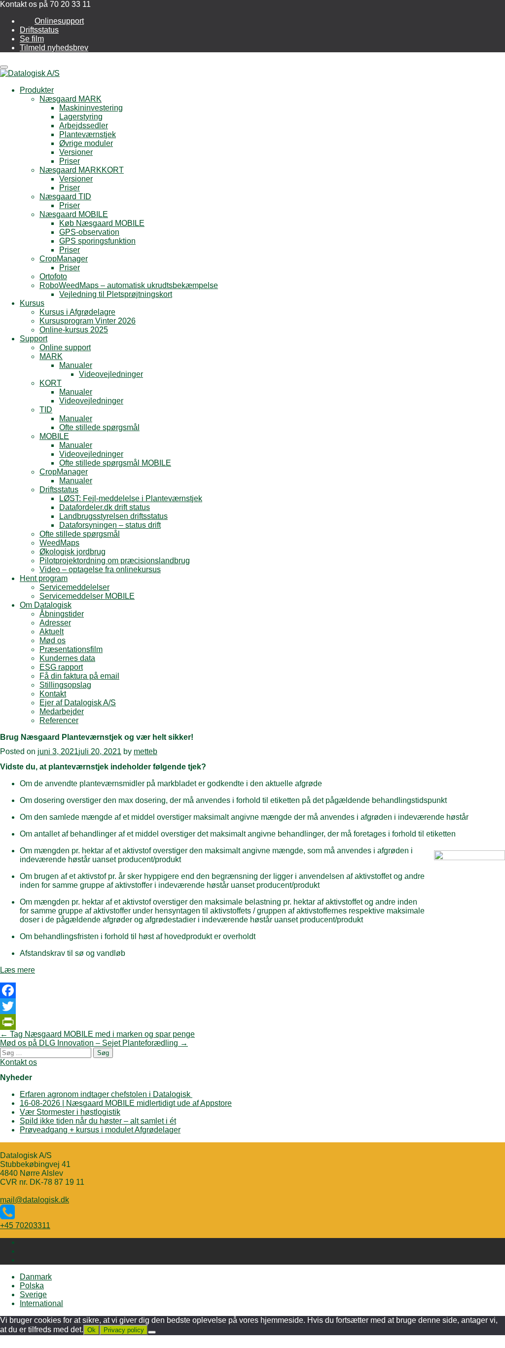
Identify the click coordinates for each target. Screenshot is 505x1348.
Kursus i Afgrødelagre (77, 312)
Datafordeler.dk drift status (104, 507)
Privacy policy (124, 1330)
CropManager (63, 259)
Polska (32, 1285)
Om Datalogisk (46, 605)
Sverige (33, 1294)
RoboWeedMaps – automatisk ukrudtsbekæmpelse (128, 285)
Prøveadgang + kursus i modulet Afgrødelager (100, 1130)
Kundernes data (67, 658)
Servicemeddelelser (74, 587)
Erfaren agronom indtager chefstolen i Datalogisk (106, 1094)
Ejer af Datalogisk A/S (77, 702)
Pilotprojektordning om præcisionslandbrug (114, 560)
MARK (51, 356)
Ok (91, 1330)
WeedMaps (59, 543)
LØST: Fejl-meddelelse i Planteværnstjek (130, 498)
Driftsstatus (39, 30)
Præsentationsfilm (71, 649)
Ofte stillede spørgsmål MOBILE (115, 463)
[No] (152, 1332)
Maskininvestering (91, 108)
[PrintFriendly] (252, 1022)
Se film (32, 39)
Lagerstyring (81, 116)
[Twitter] (252, 1006)
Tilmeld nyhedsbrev (54, 47)
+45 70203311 (25, 1225)
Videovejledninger (111, 374)
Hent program (44, 578)
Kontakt (52, 694)
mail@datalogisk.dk (34, 1200)
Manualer (75, 365)
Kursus (32, 303)
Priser (69, 161)
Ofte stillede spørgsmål (99, 427)
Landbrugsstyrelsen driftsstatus (113, 516)
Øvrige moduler (86, 143)
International (41, 1303)
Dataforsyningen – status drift (110, 525)
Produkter (37, 90)
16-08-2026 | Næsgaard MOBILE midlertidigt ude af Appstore (126, 1103)
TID (45, 409)
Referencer (58, 720)
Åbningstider (61, 614)
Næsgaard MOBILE (73, 214)
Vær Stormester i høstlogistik (70, 1112)
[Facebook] (252, 990)
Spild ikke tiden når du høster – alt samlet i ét (98, 1121)
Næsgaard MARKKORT (81, 170)
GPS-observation (89, 232)
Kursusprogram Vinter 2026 (87, 321)
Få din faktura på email (79, 676)
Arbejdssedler (83, 125)
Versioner (76, 152)
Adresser (55, 623)
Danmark (36, 1277)
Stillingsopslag (65, 685)
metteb (145, 751)
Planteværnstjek (87, 134)
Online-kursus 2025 (73, 330)
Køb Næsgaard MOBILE (101, 223)
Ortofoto (53, 276)
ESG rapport (61, 667)
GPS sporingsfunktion (97, 241)
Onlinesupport (59, 21)
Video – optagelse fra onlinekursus (100, 569)
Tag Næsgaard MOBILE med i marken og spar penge (97, 1034)
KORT (50, 383)
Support (33, 338)
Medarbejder (61, 711)
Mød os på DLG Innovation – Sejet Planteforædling (94, 1043)
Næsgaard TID (65, 196)
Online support (65, 347)
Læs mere (17, 970)
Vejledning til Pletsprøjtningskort (115, 294)
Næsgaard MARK (70, 99)
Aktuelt (51, 631)
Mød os (52, 640)
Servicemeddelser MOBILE (87, 596)
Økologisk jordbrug (72, 551)
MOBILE (54, 436)
